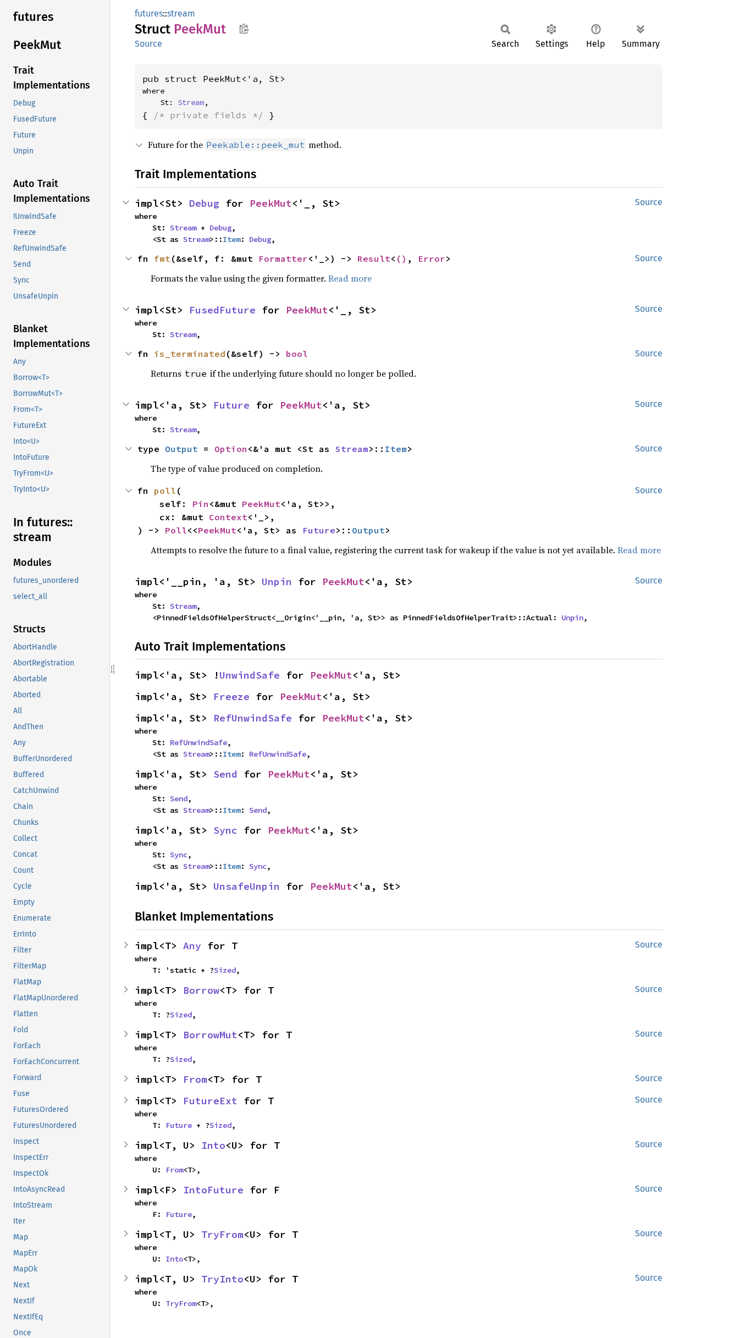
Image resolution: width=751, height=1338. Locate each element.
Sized (225, 970)
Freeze (231, 696)
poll (165, 490)
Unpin (277, 581)
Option (230, 448)
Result (373, 258)
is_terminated (189, 353)
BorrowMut (210, 1034)
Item (231, 239)
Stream (191, 102)
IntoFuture (213, 1189)
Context (228, 516)
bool (297, 353)
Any (192, 945)
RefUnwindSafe (252, 718)
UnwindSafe (249, 675)
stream (181, 13)
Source (148, 43)
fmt (162, 258)
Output (181, 448)
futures (149, 13)
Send (225, 774)
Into (213, 1145)
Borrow (201, 990)
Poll (176, 530)
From (195, 1079)
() (401, 258)
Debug (204, 203)
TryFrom (222, 1234)
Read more (350, 278)
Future (231, 405)
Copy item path (244, 28)
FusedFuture (222, 310)
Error (431, 258)
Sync (225, 830)
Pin (200, 503)
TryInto (222, 1279)
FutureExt (210, 1100)
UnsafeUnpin (246, 886)
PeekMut (271, 203)
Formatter (283, 258)
